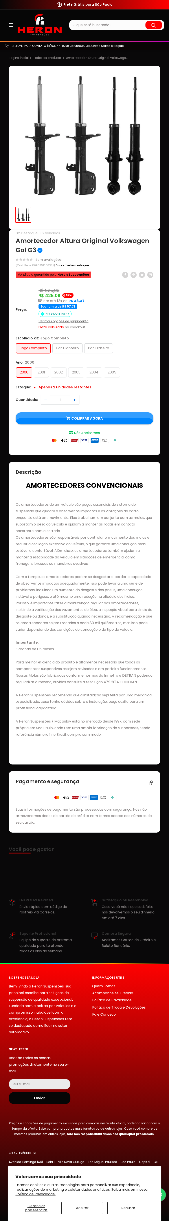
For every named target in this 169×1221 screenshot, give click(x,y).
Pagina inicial (19, 58)
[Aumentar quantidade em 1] (74, 399)
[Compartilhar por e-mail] (150, 274)
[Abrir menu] (11, 25)
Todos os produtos (47, 58)
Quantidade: (27, 399)
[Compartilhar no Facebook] (125, 274)
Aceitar (82, 1207)
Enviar (39, 1098)
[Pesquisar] (153, 25)
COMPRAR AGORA (87, 418)
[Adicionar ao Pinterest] (133, 274)
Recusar (128, 1207)
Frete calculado (51, 327)
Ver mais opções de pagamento (63, 321)
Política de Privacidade (112, 1000)
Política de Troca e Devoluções (119, 1007)
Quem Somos (103, 986)
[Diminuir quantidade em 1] (45, 399)
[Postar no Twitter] (142, 274)
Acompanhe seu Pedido (112, 993)
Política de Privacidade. (35, 1194)
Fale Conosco (104, 1014)
